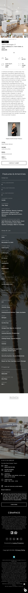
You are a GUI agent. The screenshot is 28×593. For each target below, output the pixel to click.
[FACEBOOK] (7, 539)
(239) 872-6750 (6, 149)
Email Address (6, 489)
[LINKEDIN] (14, 539)
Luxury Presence (18, 543)
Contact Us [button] (14, 450)
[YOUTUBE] (17, 539)
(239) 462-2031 (8, 471)
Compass (12, 517)
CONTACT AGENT (14, 163)
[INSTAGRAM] (10, 539)
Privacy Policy (17, 499)
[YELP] (21, 539)
